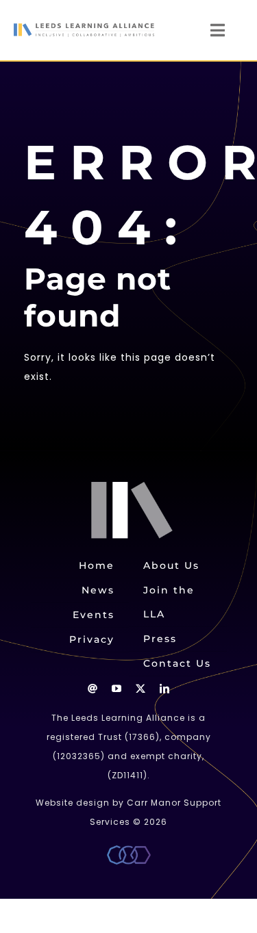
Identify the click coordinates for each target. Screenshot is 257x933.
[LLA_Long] (84, 28)
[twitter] (141, 688)
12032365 (79, 756)
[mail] (93, 688)
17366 (142, 737)
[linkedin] (165, 688)
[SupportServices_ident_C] (129, 850)
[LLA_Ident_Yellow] (135, 487)
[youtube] (117, 688)
